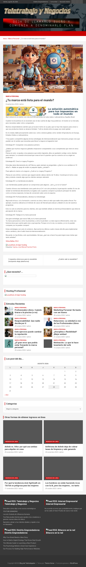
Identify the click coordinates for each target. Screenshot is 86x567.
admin (22, 104)
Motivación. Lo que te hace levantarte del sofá (66, 343)
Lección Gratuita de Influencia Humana (16, 514)
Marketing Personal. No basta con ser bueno (67, 311)
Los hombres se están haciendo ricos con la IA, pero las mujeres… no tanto (62, 484)
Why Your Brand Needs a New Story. (15, 537)
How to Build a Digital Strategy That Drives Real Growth (22, 540)
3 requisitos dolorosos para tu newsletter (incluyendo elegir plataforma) (22, 260)
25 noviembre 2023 (11, 452)
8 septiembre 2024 (12, 104)
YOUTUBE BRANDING (10, 511)
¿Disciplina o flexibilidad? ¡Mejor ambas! (65, 333)
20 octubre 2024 (20, 350)
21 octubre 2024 (59, 337)
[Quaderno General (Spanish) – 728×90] (43, 108)
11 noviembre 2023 (11, 488)
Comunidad (53, 2)
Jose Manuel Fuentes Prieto (27, 247)
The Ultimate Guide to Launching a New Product (19, 543)
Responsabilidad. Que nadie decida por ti (27, 322)
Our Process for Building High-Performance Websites (21, 549)
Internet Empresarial (55, 504)
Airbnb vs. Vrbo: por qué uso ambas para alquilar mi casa (21, 447)
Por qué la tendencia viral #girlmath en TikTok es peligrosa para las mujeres (22, 484)
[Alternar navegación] (5, 33)
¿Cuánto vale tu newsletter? (68, 259)
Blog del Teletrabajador (27, 563)
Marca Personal (12, 96)
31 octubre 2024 (20, 315)
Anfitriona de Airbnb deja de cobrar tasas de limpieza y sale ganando (61, 447)
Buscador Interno (65, 2)
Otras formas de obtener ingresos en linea (25, 417)
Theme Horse (49, 563)
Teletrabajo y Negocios (16, 504)
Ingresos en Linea (11, 441)
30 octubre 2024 (59, 315)
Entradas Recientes (15, 304)
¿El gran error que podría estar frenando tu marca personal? (26, 345)
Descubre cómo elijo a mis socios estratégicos (19, 508)
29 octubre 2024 (20, 326)
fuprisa (15, 247)
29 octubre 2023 (50, 488)
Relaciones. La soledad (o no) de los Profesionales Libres (67, 322)
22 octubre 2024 (20, 337)
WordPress (74, 563)
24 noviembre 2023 (51, 452)
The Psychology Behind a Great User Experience (19, 546)
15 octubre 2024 (59, 348)
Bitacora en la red (54, 533)
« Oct (6, 395)
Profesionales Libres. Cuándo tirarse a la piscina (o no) (28, 311)
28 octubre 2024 (59, 326)
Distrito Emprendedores (40, 2)
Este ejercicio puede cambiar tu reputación (28, 333)
